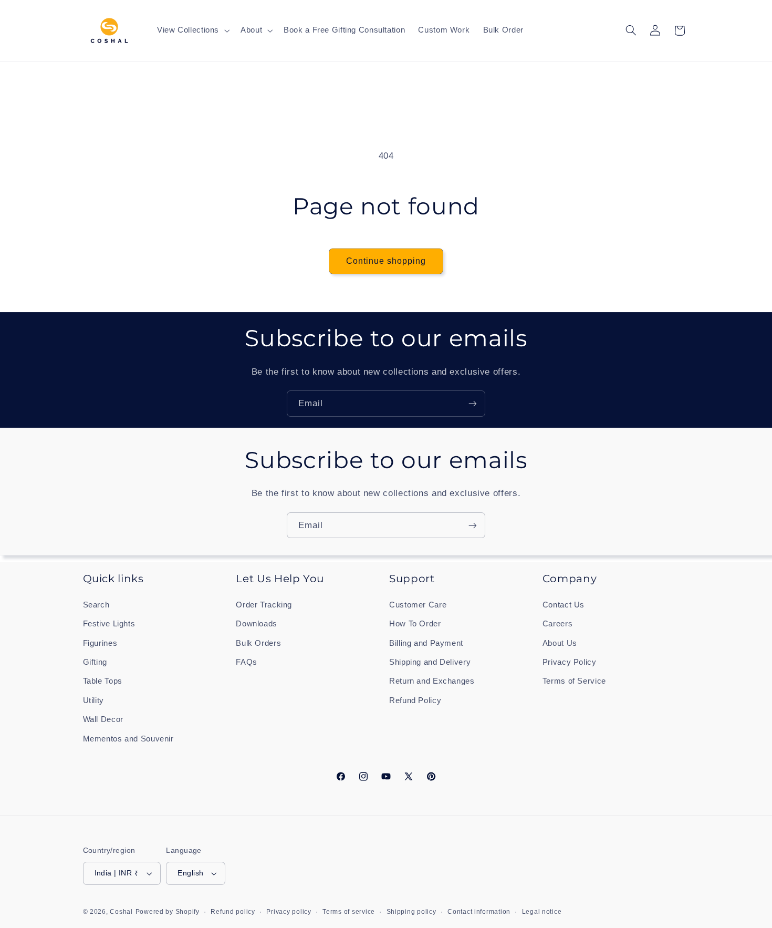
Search (96, 605)
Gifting (95, 662)
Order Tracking (264, 605)
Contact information (478, 912)
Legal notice (542, 912)
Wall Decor (103, 719)
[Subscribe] (473, 403)
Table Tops (102, 681)
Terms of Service (574, 681)
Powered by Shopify (167, 912)
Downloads (256, 624)
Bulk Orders (258, 643)
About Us (560, 643)
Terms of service (348, 912)
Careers (557, 624)
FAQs (246, 662)
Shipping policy (411, 912)
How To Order (415, 624)
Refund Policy (415, 700)
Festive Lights (109, 624)
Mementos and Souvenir (128, 739)
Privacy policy (288, 912)
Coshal (121, 912)
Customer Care (417, 605)
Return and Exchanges (432, 681)
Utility (93, 700)
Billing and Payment (426, 643)
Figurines (100, 643)
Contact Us (564, 605)
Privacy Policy (570, 662)
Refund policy (233, 912)
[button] (192, 30)
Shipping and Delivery (430, 662)
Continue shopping (386, 260)
